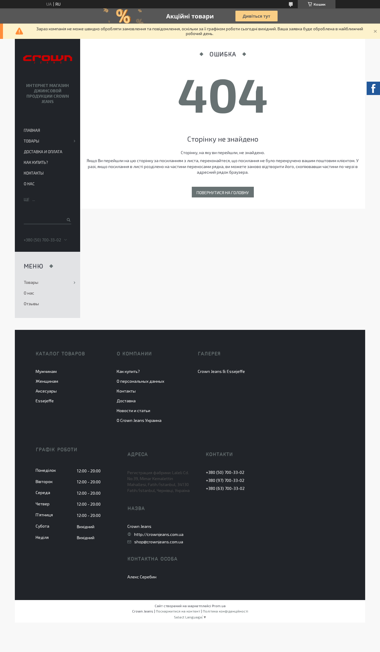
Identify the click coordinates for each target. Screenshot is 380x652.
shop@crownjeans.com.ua (158, 542)
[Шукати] (68, 219)
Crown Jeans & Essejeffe (221, 371)
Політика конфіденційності (225, 611)
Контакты (34, 173)
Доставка (126, 400)
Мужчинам (46, 371)
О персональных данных (140, 381)
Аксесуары (46, 390)
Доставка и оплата (43, 151)
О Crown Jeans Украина (139, 420)
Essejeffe (45, 400)
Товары (31, 141)
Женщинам (47, 381)
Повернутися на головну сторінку (223, 193)
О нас (29, 183)
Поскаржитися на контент (178, 611)
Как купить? (36, 162)
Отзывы (31, 303)
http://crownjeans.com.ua (158, 534)
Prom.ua (219, 606)
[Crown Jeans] (47, 60)
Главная (32, 130)
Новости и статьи (133, 410)
